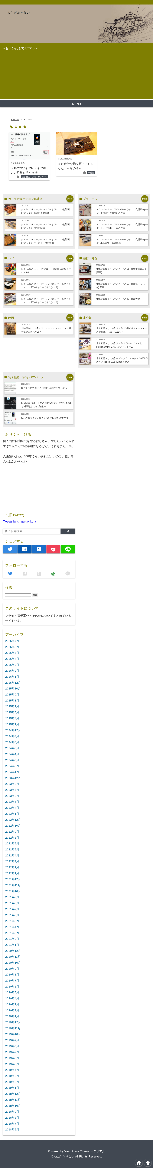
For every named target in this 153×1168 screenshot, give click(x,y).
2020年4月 (12, 998)
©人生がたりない (62, 1156)
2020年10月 (13, 962)
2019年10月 (13, 1034)
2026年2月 (12, 670)
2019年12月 (13, 1022)
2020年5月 (12, 992)
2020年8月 (12, 974)
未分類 (91, 172)
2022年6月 (12, 843)
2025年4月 (12, 718)
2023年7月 (12, 789)
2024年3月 (12, 760)
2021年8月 (12, 903)
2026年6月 (12, 646)
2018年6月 (12, 1129)
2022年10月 (13, 825)
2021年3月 (12, 933)
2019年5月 (12, 1064)
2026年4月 (12, 658)
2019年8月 (12, 1046)
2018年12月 (13, 1093)
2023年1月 (12, 813)
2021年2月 (12, 938)
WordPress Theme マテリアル (84, 1151)
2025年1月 (12, 724)
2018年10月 (13, 1105)
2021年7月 (12, 909)
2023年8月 (12, 783)
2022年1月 (12, 873)
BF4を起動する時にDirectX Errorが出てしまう (44, 388)
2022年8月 (12, 837)
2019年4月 (12, 1069)
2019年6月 (12, 1058)
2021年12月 (13, 879)
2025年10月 (13, 688)
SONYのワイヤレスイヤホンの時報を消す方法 (44, 418)
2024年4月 (12, 754)
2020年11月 (12, 956)
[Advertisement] (76, 78)
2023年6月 (12, 795)
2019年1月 (12, 1087)
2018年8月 (12, 1117)
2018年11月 (12, 1099)
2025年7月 (12, 706)
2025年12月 (13, 682)
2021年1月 (12, 944)
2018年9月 (12, 1111)
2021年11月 (12, 885)
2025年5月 (12, 712)
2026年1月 (12, 676)
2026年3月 (12, 664)
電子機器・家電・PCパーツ (34, 177)
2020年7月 (12, 980)
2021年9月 (12, 897)
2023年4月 (12, 807)
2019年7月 (12, 1052)
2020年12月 (13, 950)
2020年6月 (12, 986)
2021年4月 (12, 927)
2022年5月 (12, 849)
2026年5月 (12, 652)
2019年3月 (12, 1075)
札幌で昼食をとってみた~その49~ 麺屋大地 (118, 299)
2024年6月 (12, 742)
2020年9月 (12, 968)
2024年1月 (12, 772)
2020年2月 (12, 1010)
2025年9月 (12, 694)
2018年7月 (12, 1123)
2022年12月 (13, 819)
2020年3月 (12, 1004)
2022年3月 (12, 861)
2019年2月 (12, 1081)
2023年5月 (12, 801)
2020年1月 (12, 1016)
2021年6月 (12, 915)
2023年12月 (13, 778)
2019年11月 (12, 1028)
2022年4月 (12, 855)
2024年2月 (12, 766)
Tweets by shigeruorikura (19, 521)
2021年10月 (13, 891)
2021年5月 (12, 921)
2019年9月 (12, 1040)
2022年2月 (12, 867)
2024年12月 (13, 730)
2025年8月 (12, 700)
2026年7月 (12, 640)
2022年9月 (12, 831)
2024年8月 (12, 736)
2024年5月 (12, 748)
